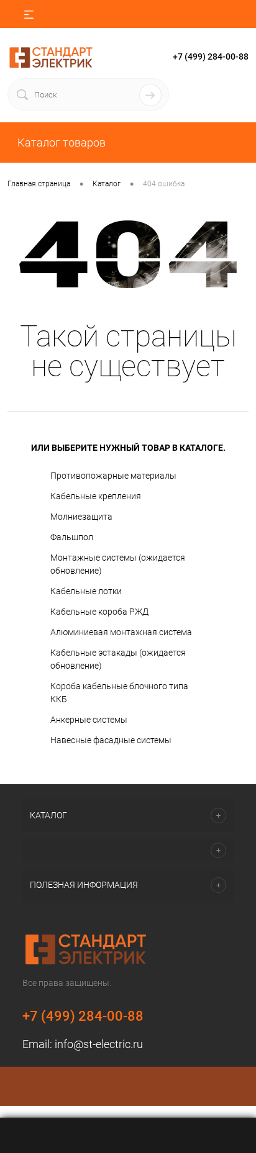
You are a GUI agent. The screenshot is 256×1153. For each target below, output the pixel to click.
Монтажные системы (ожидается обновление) (117, 564)
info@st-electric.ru (99, 1044)
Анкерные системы (88, 720)
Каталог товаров (60, 142)
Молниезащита (81, 517)
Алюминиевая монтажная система (121, 632)
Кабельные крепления (95, 496)
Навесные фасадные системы (110, 740)
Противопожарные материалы (113, 476)
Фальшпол (71, 537)
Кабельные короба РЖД (99, 612)
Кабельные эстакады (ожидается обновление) (118, 659)
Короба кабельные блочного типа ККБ (119, 692)
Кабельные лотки (86, 591)
